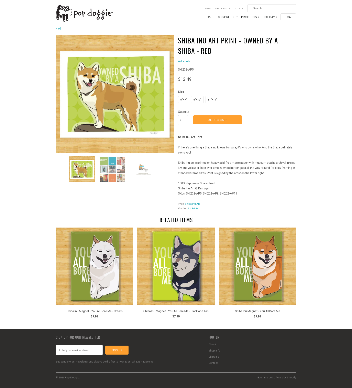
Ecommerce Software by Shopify (276, 377)
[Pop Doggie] (84, 13)
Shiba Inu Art (192, 203)
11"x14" (212, 99)
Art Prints (184, 61)
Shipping (214, 356)
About (212, 344)
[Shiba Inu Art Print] (115, 94)
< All (58, 28)
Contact (213, 362)
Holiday (270, 17)
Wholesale (222, 8)
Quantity (183, 111)
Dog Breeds (227, 17)
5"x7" (183, 99)
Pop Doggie (72, 377)
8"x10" (197, 99)
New (208, 8)
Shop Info (214, 350)
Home (209, 17)
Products (250, 17)
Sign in (238, 8)
